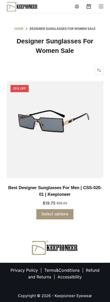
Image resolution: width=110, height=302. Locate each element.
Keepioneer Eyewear (73, 295)
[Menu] (101, 6)
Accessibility (70, 276)
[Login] (77, 6)
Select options (54, 213)
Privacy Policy (24, 270)
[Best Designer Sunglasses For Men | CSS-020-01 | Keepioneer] (55, 129)
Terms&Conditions (62, 270)
